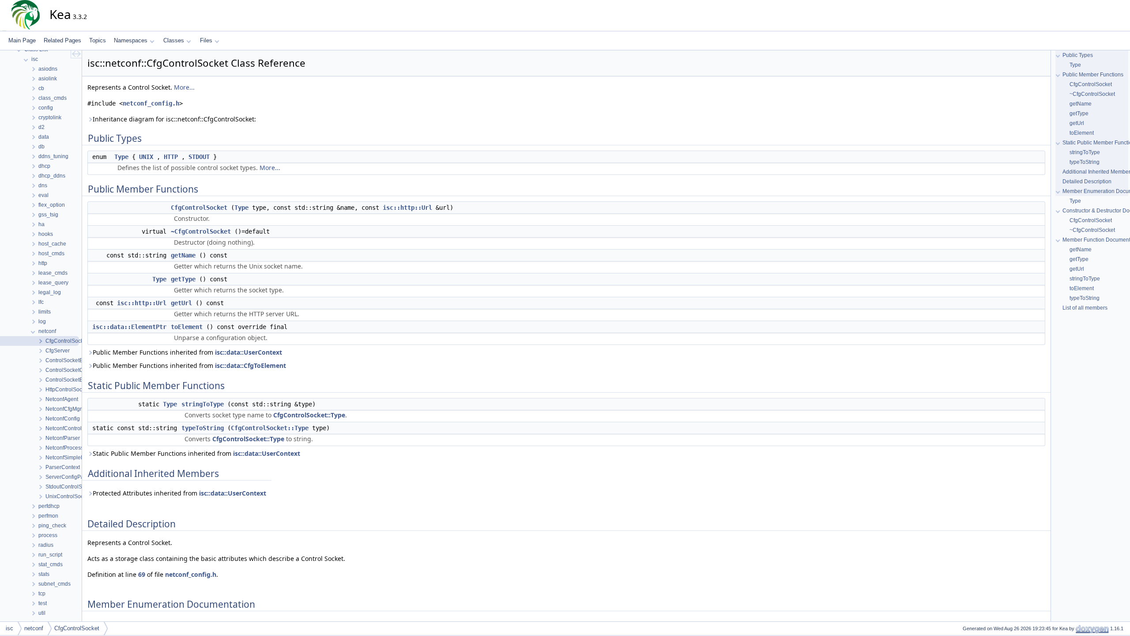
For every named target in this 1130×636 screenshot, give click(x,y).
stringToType (202, 404)
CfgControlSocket (199, 207)
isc (9, 628)
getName (183, 255)
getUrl (181, 303)
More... (184, 87)
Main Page (22, 40)
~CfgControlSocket (201, 231)
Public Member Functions (1092, 75)
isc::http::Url (407, 207)
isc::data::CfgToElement (250, 365)
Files (206, 40)
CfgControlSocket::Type (309, 415)
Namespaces (130, 40)
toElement (187, 326)
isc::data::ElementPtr (129, 326)
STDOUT (199, 156)
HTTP (171, 156)
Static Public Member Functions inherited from (196, 453)
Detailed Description (1086, 181)
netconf (33, 628)
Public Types (1077, 55)
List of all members (1084, 308)
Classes (173, 40)
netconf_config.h (151, 103)
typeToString (202, 428)
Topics (97, 40)
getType (183, 279)
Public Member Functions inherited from (187, 352)
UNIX (146, 156)
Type (121, 156)
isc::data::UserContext (248, 352)
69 (141, 574)
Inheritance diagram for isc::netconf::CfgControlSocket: (174, 119)
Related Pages (62, 40)
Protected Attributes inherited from (179, 493)
